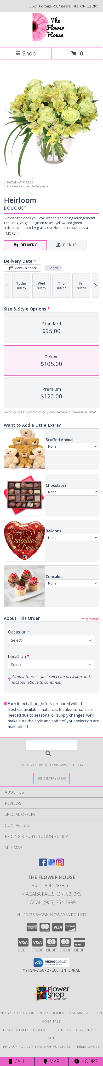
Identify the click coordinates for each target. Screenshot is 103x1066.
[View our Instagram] (60, 864)
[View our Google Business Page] (51, 864)
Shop (29, 53)
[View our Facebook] (43, 864)
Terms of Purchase (53, 1046)
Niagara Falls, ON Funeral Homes (32, 1013)
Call (18, 1061)
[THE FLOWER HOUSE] (52, 40)
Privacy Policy (17, 1046)
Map (53, 1061)
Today (53, 268)
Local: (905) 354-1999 (51, 902)
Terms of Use (87, 1046)
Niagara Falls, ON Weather (28, 1030)
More (11, 233)
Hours (88, 1061)
